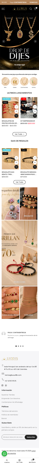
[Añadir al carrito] (35, 116)
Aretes (15, 87)
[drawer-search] (31, 9)
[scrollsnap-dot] (16, 346)
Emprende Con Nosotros (11, 398)
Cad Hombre (24, 87)
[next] (35, 41)
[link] (19, 41)
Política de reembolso (10, 415)
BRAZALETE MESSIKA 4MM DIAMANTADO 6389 (28, 173)
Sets (5, 87)
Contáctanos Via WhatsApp (12, 402)
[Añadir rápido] (16, 116)
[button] (16, 107)
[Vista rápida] (16, 111)
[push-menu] (3, 9)
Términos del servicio (10, 411)
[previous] (3, 41)
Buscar (4, 418)
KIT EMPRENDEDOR (27, 121)
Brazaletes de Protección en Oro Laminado (10, 122)
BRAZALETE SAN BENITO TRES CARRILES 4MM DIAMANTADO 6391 (9, 173)
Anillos (34, 87)
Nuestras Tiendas (8, 395)
